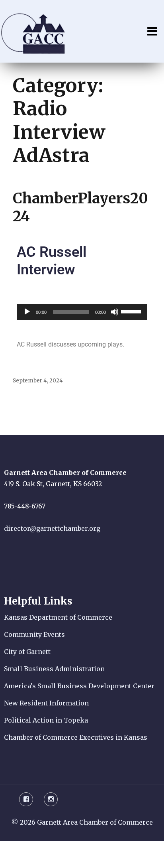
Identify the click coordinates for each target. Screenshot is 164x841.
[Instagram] (51, 799)
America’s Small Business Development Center (79, 686)
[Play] (27, 312)
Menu (152, 31)
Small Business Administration (54, 669)
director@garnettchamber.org (52, 528)
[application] (82, 312)
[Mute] (115, 312)
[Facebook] (26, 799)
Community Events (34, 634)
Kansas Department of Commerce (58, 617)
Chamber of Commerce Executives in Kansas (75, 737)
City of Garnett (27, 652)
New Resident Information (46, 703)
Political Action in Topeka (46, 720)
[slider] (132, 311)
